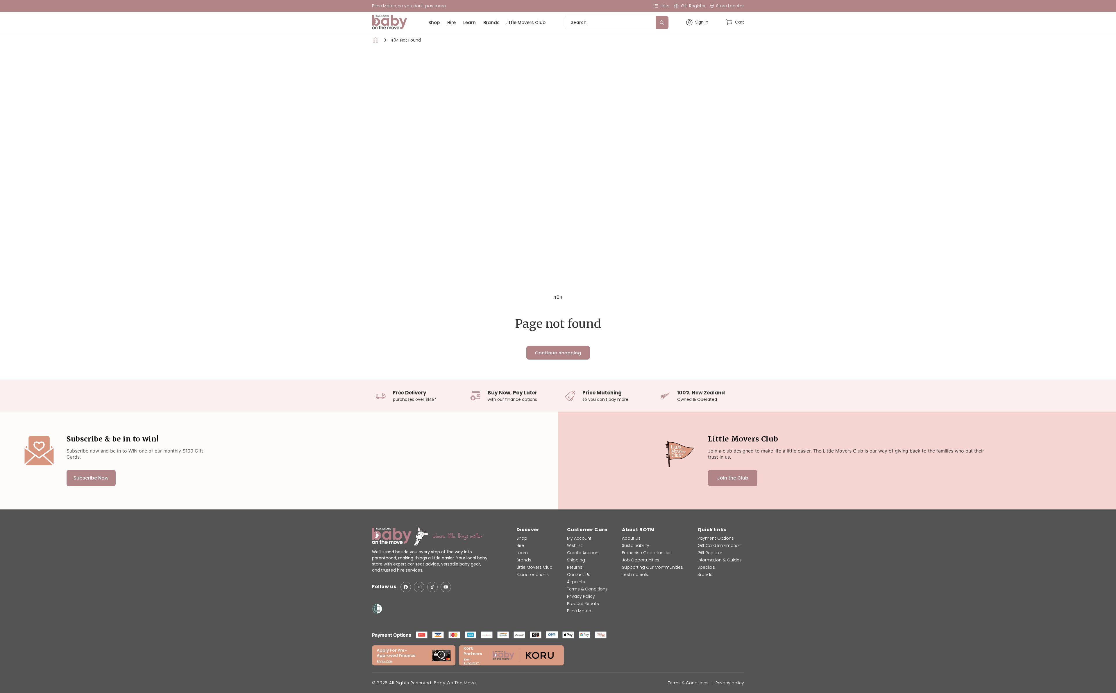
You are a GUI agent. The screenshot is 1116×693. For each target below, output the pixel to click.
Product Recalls (583, 603)
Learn (469, 22)
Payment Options (716, 538)
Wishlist (574, 545)
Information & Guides (720, 560)
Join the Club (732, 478)
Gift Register (710, 553)
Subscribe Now (91, 478)
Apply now (384, 661)
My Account (579, 538)
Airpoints (576, 582)
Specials (706, 567)
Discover (527, 529)
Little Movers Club (525, 22)
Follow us (384, 587)
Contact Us (578, 574)
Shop (434, 22)
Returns (574, 567)
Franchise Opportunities (647, 553)
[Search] (662, 22)
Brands (491, 22)
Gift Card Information (719, 545)
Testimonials (635, 574)
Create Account (583, 553)
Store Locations (532, 574)
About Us (631, 538)
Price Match (579, 611)
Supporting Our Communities (652, 567)
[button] (735, 22)
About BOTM (638, 529)
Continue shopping (558, 353)
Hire (451, 22)
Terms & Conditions (587, 589)
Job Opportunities (640, 560)
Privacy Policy (581, 596)
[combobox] (616, 22)
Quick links (712, 529)
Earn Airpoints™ (472, 661)
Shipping (576, 560)
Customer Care (587, 529)
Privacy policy (730, 683)
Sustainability (635, 545)
